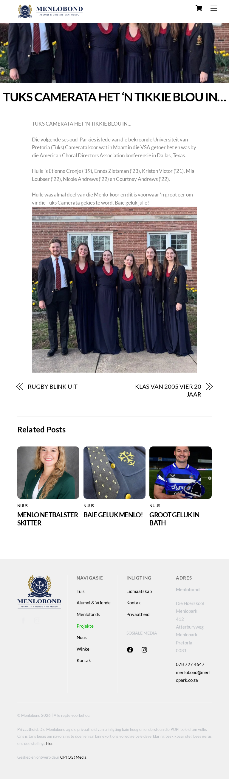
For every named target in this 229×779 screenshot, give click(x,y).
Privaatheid (137, 614)
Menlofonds (88, 614)
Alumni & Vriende (94, 602)
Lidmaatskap (139, 591)
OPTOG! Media (73, 757)
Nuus (22, 505)
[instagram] (37, 619)
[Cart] (199, 8)
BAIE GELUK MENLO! (113, 515)
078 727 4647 (190, 664)
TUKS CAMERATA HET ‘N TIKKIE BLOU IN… (114, 96)
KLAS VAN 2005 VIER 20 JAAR (168, 390)
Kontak (84, 660)
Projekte (85, 626)
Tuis (81, 591)
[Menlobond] (50, 16)
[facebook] (23, 619)
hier (49, 743)
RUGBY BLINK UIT (53, 386)
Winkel (84, 649)
